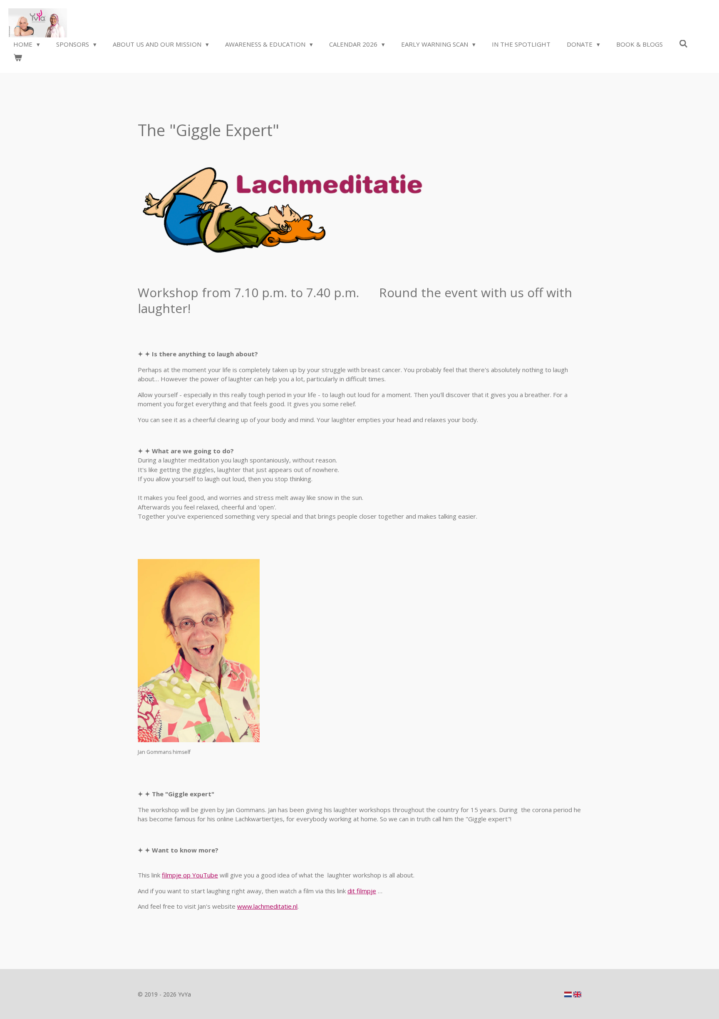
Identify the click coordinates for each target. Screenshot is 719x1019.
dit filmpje (361, 891)
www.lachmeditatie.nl (267, 906)
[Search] (683, 43)
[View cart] (17, 58)
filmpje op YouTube (190, 875)
